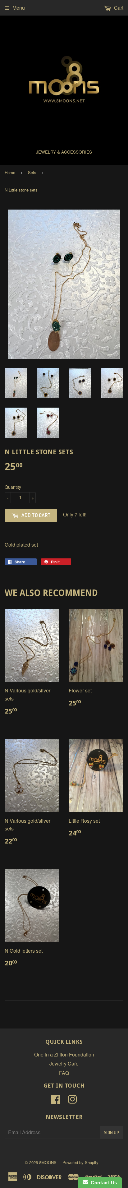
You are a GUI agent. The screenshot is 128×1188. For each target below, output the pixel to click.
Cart (118, 7)
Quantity (13, 487)
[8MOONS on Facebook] (55, 1101)
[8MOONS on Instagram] (72, 1101)
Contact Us (102, 1182)
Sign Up (111, 1132)
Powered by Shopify (80, 1162)
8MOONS (48, 1162)
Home (10, 172)
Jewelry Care (64, 1063)
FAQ (64, 1072)
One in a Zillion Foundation (64, 1054)
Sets (32, 172)
